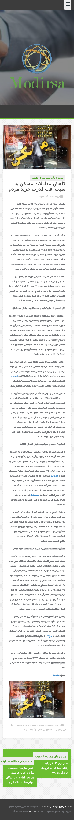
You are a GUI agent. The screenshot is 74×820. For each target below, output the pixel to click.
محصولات (34, 495)
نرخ (50, 636)
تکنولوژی (57, 725)
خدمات (54, 476)
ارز (46, 636)
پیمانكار (41, 730)
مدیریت (18, 725)
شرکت (33, 725)
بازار (60, 730)
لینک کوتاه (29, 730)
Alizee (32, 811)
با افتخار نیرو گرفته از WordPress (54, 807)
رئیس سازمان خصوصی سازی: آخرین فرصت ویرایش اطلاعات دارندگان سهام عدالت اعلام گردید (20, 775)
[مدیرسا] (37, 67)
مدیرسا (40, 197)
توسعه (14, 376)
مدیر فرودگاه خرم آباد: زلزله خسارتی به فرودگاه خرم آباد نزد (54, 767)
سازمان (40, 725)
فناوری (26, 725)
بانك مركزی (51, 730)
